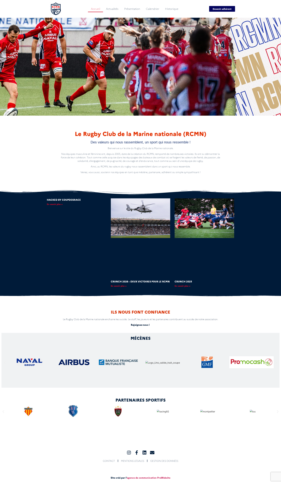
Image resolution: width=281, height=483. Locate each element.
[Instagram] (129, 452)
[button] (3, 67)
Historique (171, 9)
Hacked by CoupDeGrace (64, 199)
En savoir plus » (54, 204)
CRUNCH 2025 (183, 281)
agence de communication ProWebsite (148, 477)
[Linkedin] (144, 452)
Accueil (95, 9)
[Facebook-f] (136, 452)
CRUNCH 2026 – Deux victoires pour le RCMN (140, 281)
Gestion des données (164, 460)
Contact (109, 460)
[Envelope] (152, 452)
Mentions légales (132, 460)
